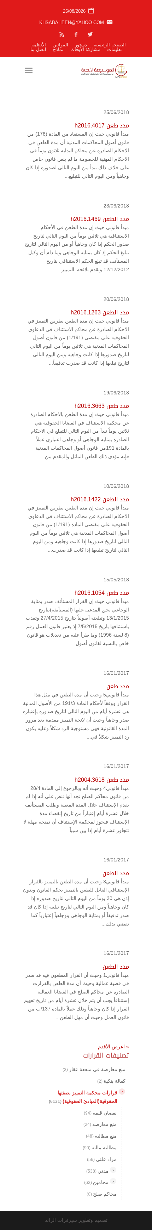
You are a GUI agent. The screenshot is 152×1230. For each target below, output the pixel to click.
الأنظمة (38, 44)
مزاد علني (102, 1159)
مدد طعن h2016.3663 (102, 405)
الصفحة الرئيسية (110, 44)
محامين (96, 1182)
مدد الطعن (116, 873)
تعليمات (114, 49)
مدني (97, 1171)
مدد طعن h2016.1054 (102, 592)
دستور (81, 44)
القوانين (60, 44)
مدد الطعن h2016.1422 (100, 499)
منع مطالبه (101, 1136)
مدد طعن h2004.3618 (102, 779)
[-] (122, 1091)
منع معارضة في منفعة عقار (94, 1069)
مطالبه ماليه (100, 1147)
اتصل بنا (38, 49)
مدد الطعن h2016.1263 (100, 312)
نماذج (58, 49)
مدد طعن (117, 686)
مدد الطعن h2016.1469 (100, 218)
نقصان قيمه (100, 1113)
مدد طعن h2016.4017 (102, 125)
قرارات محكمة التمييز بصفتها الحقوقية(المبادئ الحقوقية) (83, 1097)
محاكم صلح (102, 1194)
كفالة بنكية (111, 1081)
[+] (113, 1170)
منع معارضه (100, 1124)
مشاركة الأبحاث (85, 49)
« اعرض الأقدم (113, 1046)
